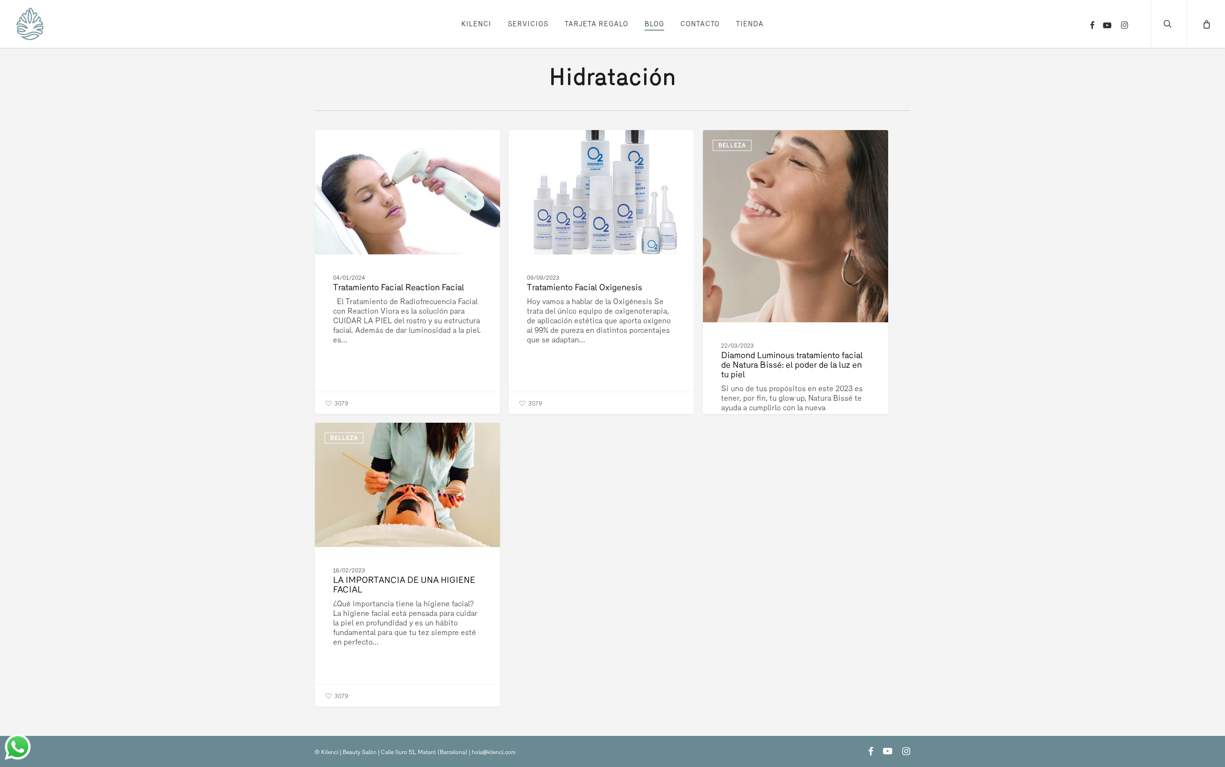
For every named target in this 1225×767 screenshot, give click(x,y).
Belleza (344, 145)
